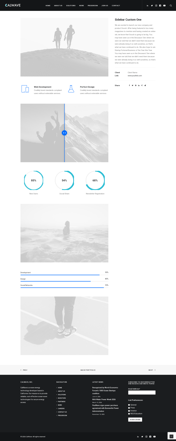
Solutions (70, 6)
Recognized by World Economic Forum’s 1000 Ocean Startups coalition (105, 390)
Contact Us (62, 412)
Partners (61, 401)
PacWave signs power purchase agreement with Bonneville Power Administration (105, 408)
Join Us (105, 6)
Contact (116, 6)
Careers (61, 408)
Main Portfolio (88, 370)
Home (48, 6)
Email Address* (134, 389)
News (81, 6)
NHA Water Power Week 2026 (104, 399)
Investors (62, 398)
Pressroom (93, 6)
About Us (58, 6)
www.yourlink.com (135, 76)
